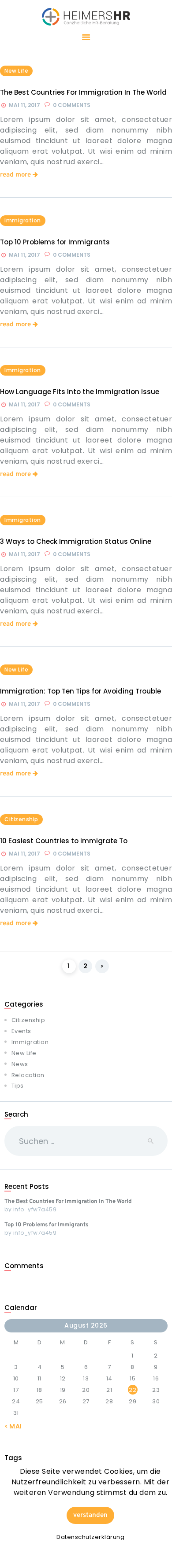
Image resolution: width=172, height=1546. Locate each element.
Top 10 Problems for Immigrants (55, 242)
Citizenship (21, 819)
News (19, 1064)
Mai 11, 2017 (24, 105)
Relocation (28, 1075)
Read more (15, 175)
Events (21, 1031)
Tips (17, 1085)
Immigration (22, 220)
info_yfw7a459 (35, 1209)
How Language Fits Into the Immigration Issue (79, 392)
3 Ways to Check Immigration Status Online (75, 542)
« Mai (13, 1426)
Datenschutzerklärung (90, 1537)
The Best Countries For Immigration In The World (83, 92)
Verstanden (90, 1515)
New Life (16, 70)
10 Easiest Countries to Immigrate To (63, 841)
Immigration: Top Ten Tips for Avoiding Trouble (80, 691)
